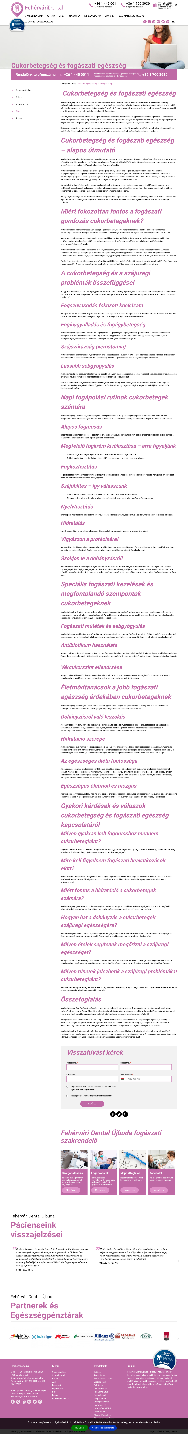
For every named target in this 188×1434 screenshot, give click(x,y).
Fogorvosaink (100, 1173)
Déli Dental (98, 1385)
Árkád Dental (99, 1375)
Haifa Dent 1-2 (100, 1405)
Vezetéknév (72, 1063)
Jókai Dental (99, 1412)
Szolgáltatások (34, 16)
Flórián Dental (100, 1395)
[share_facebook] (113, 1114)
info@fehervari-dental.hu (32, 1378)
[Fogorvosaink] (103, 1159)
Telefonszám (126, 1075)
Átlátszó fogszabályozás (39, 22)
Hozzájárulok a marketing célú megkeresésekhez (92, 1096)
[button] (92, 1104)
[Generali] (104, 1345)
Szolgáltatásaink (72, 1173)
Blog (18, 111)
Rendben (79, 1428)
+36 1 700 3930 (154, 75)
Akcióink (109, 16)
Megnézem (71, 1190)
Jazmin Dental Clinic (103, 1408)
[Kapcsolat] (161, 1159)
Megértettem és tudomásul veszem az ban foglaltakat (93, 1088)
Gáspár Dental (100, 1398)
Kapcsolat (74, 16)
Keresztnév (125, 1063)
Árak (61, 16)
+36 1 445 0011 (76, 75)
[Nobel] (41, 1347)
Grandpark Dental (101, 1402)
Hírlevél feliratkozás (61, 1398)
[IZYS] (125, 1346)
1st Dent (97, 1372)
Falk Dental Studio (102, 1392)
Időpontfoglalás (130, 1173)
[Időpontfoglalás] (132, 1159)
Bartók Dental (100, 1382)
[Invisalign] (21, 1347)
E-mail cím (71, 1075)
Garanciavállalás (23, 90)
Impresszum (22, 104)
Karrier (19, 118)
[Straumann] (62, 1346)
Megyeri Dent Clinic (102, 1415)
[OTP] (167, 1345)
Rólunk (51, 16)
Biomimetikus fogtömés (131, 16)
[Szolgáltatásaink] (74, 1159)
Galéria (19, 97)
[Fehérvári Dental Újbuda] (37, 10)
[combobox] (123, 1079)
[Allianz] (83, 1347)
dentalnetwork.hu (140, 1387)
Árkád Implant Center (103, 1378)
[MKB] (146, 1347)
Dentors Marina (100, 1388)
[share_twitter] (119, 1114)
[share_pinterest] (125, 1114)
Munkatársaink (92, 16)
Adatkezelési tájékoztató (103, 1428)
